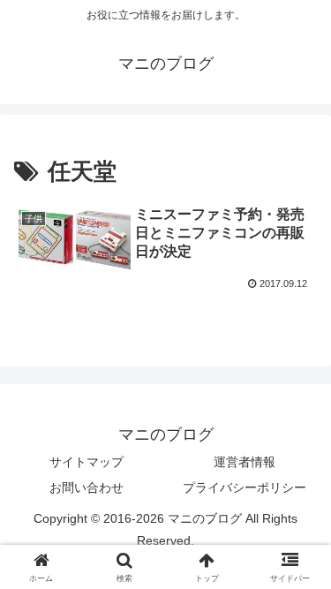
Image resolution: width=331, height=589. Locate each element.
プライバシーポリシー (244, 487)
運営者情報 (244, 462)
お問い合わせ (86, 487)
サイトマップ (86, 462)
